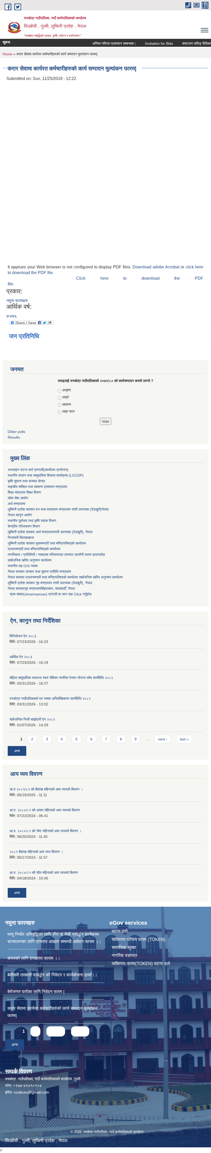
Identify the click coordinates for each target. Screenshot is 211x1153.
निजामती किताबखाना (21, 537)
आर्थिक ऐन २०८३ (21, 657)
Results (14, 437)
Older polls (16, 432)
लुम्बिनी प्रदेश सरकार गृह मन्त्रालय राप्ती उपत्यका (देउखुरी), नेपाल (50, 583)
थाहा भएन (68, 411)
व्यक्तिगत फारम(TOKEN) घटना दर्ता (141, 963)
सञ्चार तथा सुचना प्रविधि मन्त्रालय (47, 571)
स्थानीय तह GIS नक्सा (23, 566)
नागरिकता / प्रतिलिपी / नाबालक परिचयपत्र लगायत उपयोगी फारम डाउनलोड (56, 554)
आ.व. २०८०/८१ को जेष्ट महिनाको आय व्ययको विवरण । (46, 831)
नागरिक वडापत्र (124, 955)
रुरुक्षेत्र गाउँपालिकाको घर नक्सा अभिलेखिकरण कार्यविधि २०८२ (50, 698)
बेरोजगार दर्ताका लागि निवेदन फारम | (35, 991)
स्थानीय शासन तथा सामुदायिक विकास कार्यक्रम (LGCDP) (46, 475)
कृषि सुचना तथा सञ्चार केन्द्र (26, 481)
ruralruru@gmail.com (31, 1092)
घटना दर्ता (120, 931)
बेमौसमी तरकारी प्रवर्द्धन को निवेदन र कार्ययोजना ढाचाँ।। (52, 975)
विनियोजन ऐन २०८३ (23, 636)
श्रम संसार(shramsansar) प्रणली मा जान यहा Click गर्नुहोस (49, 594)
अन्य (17, 751)
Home (7, 54)
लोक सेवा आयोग (18, 498)
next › (162, 739)
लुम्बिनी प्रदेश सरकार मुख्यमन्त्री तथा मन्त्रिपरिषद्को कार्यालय (47, 543)
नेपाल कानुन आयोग (20, 515)
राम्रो (65, 397)
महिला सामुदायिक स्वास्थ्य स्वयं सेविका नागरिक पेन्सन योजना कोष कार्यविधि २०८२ (61, 678)
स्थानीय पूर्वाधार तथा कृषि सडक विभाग (32, 521)
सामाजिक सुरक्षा (124, 947)
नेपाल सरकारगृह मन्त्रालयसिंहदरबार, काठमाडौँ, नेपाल (41, 588)
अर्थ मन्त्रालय (16, 504)
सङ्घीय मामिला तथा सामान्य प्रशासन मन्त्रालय (37, 487)
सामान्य (66, 404)
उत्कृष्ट (66, 390)
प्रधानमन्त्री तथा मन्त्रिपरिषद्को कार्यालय (34, 549)
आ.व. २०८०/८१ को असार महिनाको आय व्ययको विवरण (45, 810)
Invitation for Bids (147, 43)
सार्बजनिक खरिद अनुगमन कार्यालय (29, 560)
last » (184, 739)
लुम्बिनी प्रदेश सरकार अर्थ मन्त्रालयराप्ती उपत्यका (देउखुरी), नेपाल (50, 532)
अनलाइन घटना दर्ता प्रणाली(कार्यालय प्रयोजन (37, 470)
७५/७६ (11, 316)
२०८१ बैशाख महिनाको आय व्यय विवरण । (36, 852)
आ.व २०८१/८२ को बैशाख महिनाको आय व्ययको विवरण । (46, 789)
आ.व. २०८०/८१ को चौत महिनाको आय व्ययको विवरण (44, 872)
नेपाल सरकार (16, 571)
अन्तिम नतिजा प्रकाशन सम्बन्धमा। (102, 43)
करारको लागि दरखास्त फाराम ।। (33, 958)
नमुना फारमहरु (17, 300)
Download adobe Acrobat (157, 267)
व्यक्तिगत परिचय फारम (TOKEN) (138, 939)
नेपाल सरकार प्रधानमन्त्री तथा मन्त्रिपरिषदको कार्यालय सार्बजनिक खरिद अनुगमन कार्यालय (65, 577)
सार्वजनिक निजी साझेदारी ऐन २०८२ (32, 719)
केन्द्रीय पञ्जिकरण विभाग (24, 526)
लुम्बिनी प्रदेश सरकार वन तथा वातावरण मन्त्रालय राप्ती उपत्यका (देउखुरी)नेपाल (58, 509)
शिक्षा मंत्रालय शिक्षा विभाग (24, 492)
